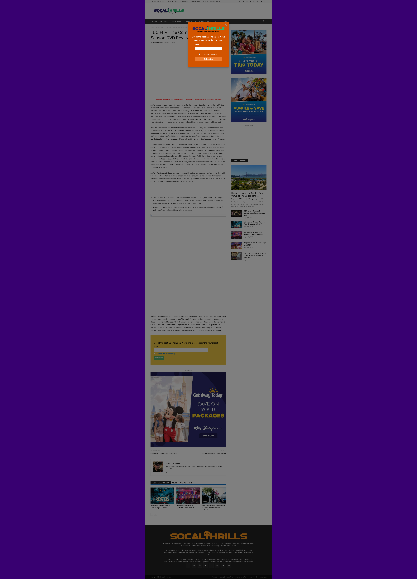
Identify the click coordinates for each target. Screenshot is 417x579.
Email (197, 45)
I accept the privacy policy (209, 54)
